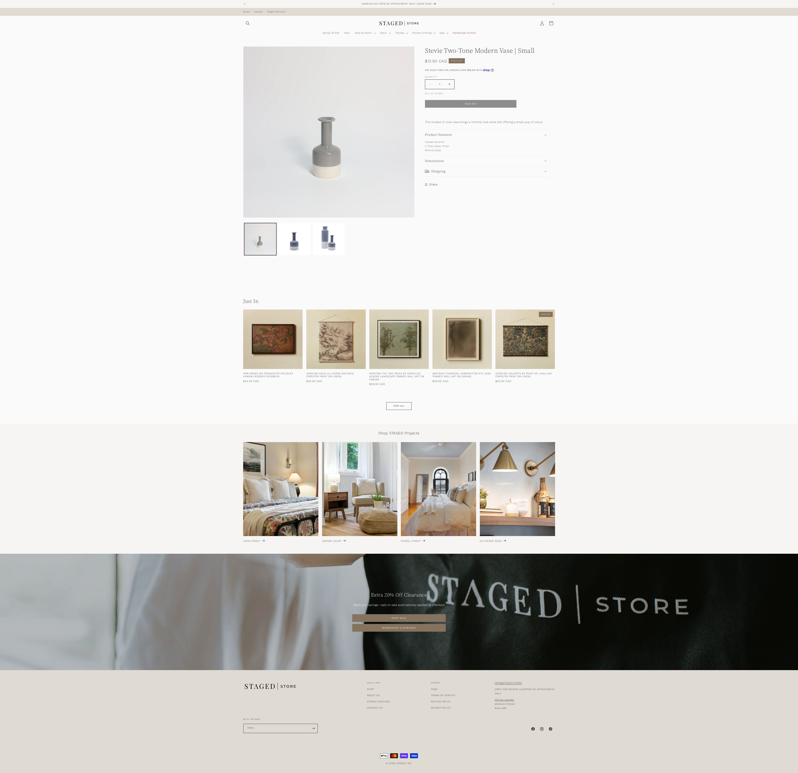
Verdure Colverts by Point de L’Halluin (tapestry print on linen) (523, 375)
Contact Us (375, 707)
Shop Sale (399, 618)
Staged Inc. (404, 763)
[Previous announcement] (244, 4)
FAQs (434, 689)
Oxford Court (332, 541)
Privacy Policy (441, 707)
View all (399, 406)
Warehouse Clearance (399, 628)
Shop (370, 689)
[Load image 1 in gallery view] (260, 239)
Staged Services (276, 11)
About (246, 11)
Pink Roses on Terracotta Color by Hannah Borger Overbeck (268, 375)
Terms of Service (443, 695)
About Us (373, 695)
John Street (252, 541)
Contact (258, 11)
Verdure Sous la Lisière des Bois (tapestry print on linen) (330, 375)
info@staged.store (508, 683)
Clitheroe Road (491, 541)
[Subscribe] (313, 728)
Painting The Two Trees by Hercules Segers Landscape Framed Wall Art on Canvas (396, 376)
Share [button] (433, 184)
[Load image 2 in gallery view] (294, 239)
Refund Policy (441, 701)
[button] (247, 23)
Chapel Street (411, 541)
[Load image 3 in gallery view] (329, 239)
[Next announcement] (553, 4)
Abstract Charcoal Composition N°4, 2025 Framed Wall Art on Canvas (461, 375)
